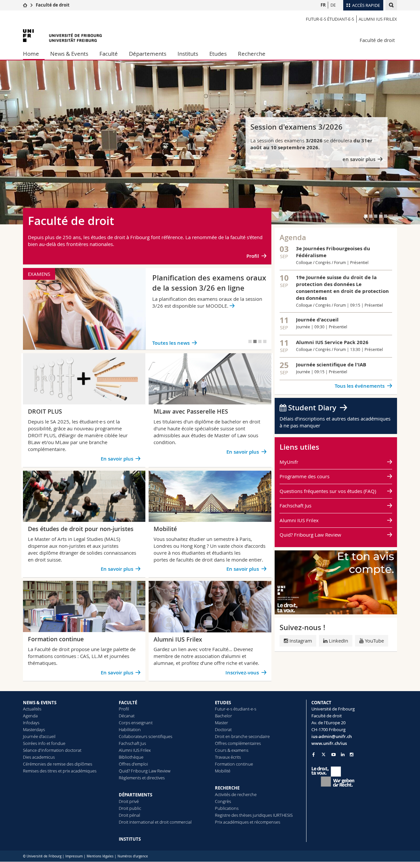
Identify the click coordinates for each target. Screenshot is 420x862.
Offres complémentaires (238, 743)
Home (31, 53)
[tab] (366, 216)
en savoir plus (359, 159)
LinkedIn (337, 640)
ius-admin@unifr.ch (331, 736)
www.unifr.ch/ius (329, 743)
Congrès (223, 801)
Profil (252, 256)
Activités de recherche (236, 794)
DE (333, 5)
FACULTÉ (128, 703)
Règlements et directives (142, 778)
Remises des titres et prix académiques (59, 771)
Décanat (127, 716)
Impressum (74, 856)
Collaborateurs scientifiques (145, 736)
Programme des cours (304, 476)
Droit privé (129, 801)
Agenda (30, 716)
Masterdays (34, 729)
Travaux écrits (228, 757)
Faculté (108, 53)
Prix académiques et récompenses (247, 822)
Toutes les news (171, 342)
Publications (227, 808)
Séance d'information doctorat (52, 750)
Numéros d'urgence (132, 856)
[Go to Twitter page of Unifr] (323, 754)
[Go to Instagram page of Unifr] (351, 754)
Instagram (300, 640)
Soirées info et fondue (44, 743)
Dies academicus (39, 757)
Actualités (32, 709)
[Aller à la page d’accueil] (25, 5)
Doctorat (223, 729)
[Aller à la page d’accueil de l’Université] (62, 35)
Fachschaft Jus (295, 505)
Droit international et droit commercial (155, 822)
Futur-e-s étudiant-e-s (330, 19)
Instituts (188, 53)
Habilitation (130, 729)
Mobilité (222, 771)
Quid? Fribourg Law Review (310, 534)
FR (323, 5)
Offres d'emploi (133, 764)
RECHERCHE (227, 788)
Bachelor (223, 716)
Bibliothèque (131, 757)
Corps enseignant (136, 723)
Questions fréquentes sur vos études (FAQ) (328, 491)
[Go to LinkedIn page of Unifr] (343, 754)
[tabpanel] (210, 142)
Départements (147, 53)
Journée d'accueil (39, 736)
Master (221, 723)
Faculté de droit (53, 5)
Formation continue (234, 764)
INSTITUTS (130, 839)
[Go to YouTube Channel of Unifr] (333, 754)
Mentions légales (100, 856)
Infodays (31, 723)
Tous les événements (360, 385)
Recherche (251, 53)
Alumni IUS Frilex (378, 19)
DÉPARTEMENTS (135, 795)
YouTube (374, 640)
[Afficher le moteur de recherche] (391, 5)
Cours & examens (231, 750)
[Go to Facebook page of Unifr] (313, 754)
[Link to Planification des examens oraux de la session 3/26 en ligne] (147, 309)
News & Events (69, 53)
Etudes (218, 53)
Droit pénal (129, 815)
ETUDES (223, 703)
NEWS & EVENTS (39, 703)
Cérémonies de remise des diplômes (57, 764)
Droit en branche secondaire (242, 736)
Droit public (130, 808)
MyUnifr (289, 462)
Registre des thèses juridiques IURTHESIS (254, 815)
